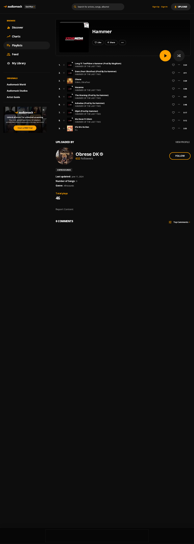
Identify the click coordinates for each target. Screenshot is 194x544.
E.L (76, 129)
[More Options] (179, 65)
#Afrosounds (64, 170)
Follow (179, 155)
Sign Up (155, 7)
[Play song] (165, 55)
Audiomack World (16, 84)
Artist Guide (13, 97)
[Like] (173, 65)
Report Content (64, 209)
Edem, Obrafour (82, 82)
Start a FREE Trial (25, 128)
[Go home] (12, 7)
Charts (16, 36)
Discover (17, 27)
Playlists (17, 45)
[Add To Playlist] (64, 65)
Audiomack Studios (17, 90)
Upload (182, 6)
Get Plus (30, 6)
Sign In (164, 7)
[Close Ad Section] (43, 109)
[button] (122, 65)
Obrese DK (87, 154)
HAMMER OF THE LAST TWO (88, 66)
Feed (15, 54)
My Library (19, 63)
